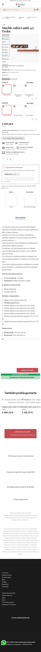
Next (6, 79)
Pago (3, 597)
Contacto (5, 573)
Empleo (4, 582)
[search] (4, 10)
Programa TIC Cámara (9, 604)
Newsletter (5, 584)
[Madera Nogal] (6, 89)
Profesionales (6, 577)
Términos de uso (7, 595)
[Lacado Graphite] (18, 110)
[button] (20, 433)
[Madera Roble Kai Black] (29, 89)
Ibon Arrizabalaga (18, 66)
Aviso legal (5, 586)
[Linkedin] (20, 609)
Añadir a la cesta (27, 370)
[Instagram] (25, 609)
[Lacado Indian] (6, 110)
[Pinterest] (16, 609)
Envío (3, 600)
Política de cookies (8, 602)
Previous (6, 35)
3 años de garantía (20, 499)
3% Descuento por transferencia (20, 456)
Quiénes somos (7, 575)
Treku (4, 25)
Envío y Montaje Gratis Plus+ (20, 374)
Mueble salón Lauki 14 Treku (12, 407)
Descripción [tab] (20, 217)
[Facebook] (12, 609)
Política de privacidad (8, 593)
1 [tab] (20, 417)
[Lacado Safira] (29, 110)
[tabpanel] (10, 406)
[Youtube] (29, 609)
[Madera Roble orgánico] (18, 89)
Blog (3, 579)
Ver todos (30, 82)
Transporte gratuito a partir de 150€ (20, 472)
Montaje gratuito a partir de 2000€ (20, 487)
